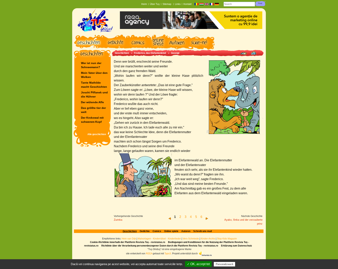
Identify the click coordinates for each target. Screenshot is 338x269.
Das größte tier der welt (93, 110)
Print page (253, 53)
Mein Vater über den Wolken (94, 75)
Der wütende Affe (92, 102)
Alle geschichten (96, 134)
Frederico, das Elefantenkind (150, 53)
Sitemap (167, 4)
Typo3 (168, 253)
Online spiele (171, 231)
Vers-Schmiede (191, 238)
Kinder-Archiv (208, 238)
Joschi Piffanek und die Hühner (94, 94)
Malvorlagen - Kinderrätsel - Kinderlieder (159, 238)
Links (178, 4)
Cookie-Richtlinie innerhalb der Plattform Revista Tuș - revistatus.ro (127, 242)
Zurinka (118, 219)
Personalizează (224, 264)
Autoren (185, 231)
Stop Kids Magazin (227, 238)
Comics (157, 231)
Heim (144, 4)
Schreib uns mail (202, 231)
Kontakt (187, 4)
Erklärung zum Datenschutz (236, 245)
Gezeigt (175, 53)
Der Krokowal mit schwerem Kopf (92, 119)
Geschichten (122, 53)
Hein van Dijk (129, 238)
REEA (149, 253)
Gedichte (145, 231)
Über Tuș (155, 4)
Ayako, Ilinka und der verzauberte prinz (243, 221)
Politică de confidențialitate (253, 264)
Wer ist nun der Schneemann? (91, 65)
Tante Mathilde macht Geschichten (94, 84)
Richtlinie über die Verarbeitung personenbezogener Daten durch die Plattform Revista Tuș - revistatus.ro (159, 245)
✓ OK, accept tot (198, 264)
